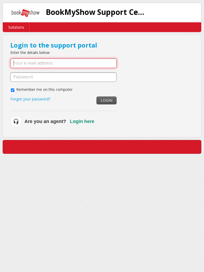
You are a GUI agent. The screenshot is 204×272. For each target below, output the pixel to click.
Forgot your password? (30, 98)
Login (106, 100)
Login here (82, 121)
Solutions (16, 27)
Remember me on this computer (44, 89)
